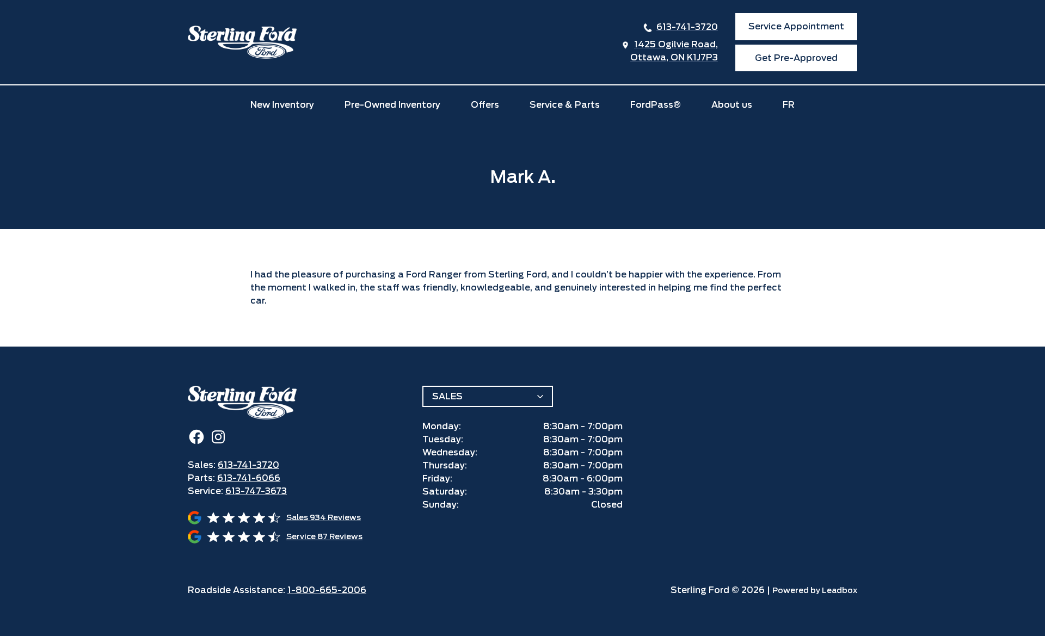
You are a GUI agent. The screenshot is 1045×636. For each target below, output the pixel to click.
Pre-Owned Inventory (392, 105)
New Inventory (282, 105)
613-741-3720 (687, 27)
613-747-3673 (256, 491)
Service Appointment (796, 26)
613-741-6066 (248, 478)
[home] (242, 42)
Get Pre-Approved (796, 58)
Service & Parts (565, 105)
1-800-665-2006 (326, 590)
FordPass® (655, 105)
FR (789, 105)
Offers (485, 105)
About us (731, 105)
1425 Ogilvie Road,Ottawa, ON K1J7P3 (674, 51)
